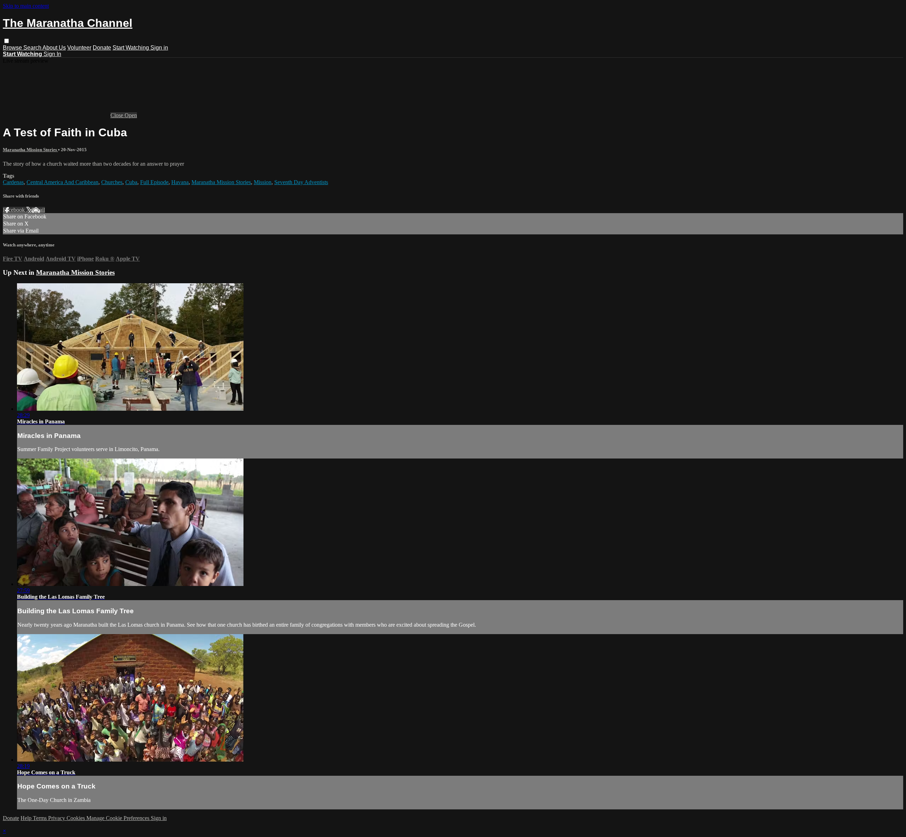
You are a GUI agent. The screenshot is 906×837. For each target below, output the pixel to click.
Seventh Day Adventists (301, 182)
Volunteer (79, 48)
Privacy (57, 818)
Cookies (76, 818)
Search (32, 48)
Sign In (52, 54)
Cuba (131, 182)
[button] (6, 41)
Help (27, 818)
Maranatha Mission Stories (30, 149)
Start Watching (131, 48)
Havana (180, 182)
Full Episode (154, 182)
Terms (40, 818)
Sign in (159, 48)
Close (117, 115)
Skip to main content (26, 6)
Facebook (14, 210)
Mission (262, 182)
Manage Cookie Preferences (118, 818)
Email (38, 210)
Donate (102, 48)
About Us (54, 48)
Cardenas (13, 182)
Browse (13, 48)
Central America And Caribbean (62, 182)
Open (131, 115)
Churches (111, 182)
